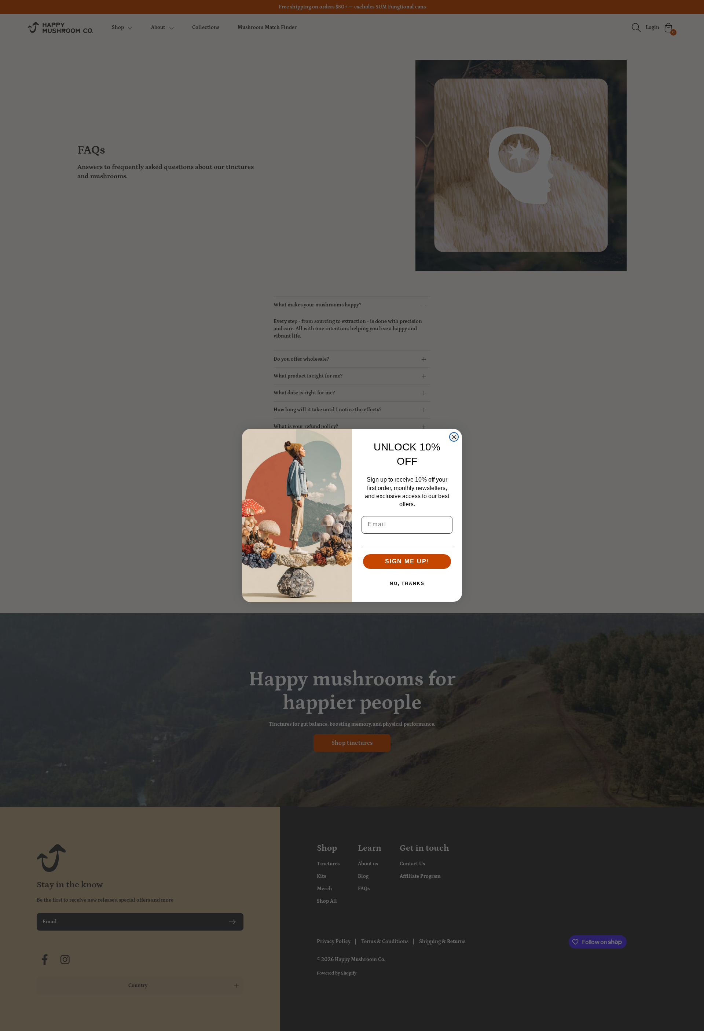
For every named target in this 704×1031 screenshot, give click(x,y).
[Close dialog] (454, 436)
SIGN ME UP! (407, 562)
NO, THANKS (407, 583)
